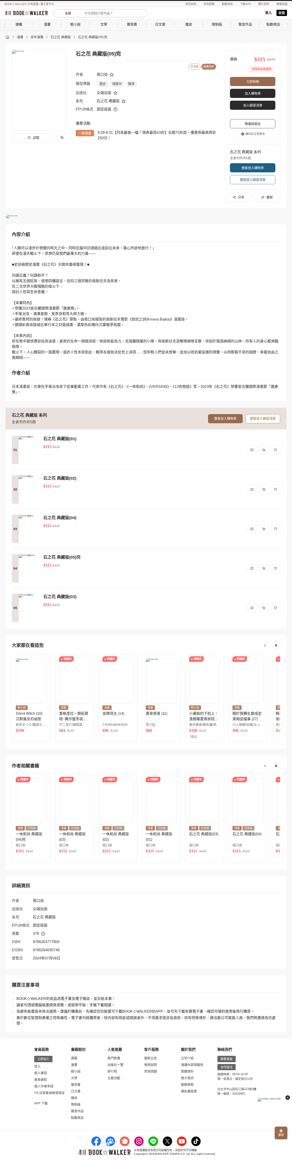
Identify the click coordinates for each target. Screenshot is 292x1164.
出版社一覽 (115, 1065)
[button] (265, 645)
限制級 (76, 1104)
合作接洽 (226, 1067)
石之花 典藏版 (61, 37)
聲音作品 (77, 1111)
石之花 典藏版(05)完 (92, 37)
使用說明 (190, 4)
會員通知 (40, 1079)
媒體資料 (187, 1071)
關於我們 (263, 4)
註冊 (282, 13)
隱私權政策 (189, 1091)
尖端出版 (104, 93)
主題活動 (113, 1078)
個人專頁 (40, 1073)
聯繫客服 (281, 4)
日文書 (76, 1091)
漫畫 (20, 37)
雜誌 (74, 1098)
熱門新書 (113, 1058)
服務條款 (187, 1084)
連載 (74, 1058)
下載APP (245, 4)
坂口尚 (102, 74)
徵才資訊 (187, 1078)
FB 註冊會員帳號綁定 (49, 1093)
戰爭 (131, 84)
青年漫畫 (37, 37)
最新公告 (150, 1058)
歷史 (102, 84)
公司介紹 (187, 1058)
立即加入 (43, 1059)
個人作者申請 (43, 1086)
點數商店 (77, 1117)
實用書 (76, 1084)
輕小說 (76, 1071)
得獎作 (117, 84)
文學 (74, 1078)
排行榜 (112, 1071)
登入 (268, 13)
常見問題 (208, 4)
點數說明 (227, 4)
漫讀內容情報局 (192, 1065)
